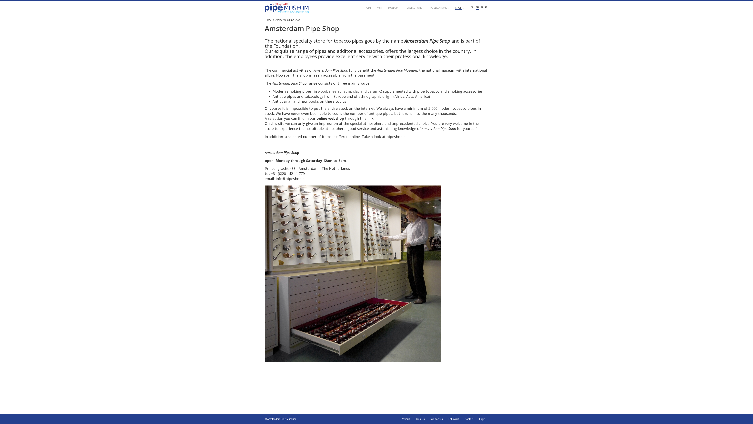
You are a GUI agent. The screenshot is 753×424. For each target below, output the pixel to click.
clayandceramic (367, 91)
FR (482, 7)
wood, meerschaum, (335, 91)
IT (486, 7)
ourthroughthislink (341, 118)
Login (482, 419)
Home (268, 20)
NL (472, 7)
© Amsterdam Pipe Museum (280, 419)
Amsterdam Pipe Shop (288, 20)
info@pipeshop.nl (291, 178)
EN (477, 7)
